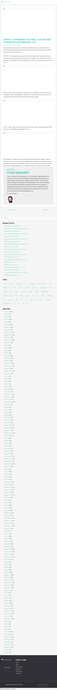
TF (21, 300)
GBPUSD (6, 292)
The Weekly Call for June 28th (11, 270)
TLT (27, 300)
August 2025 (7, 342)
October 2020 (7, 492)
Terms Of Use (19, 667)
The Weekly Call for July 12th (11, 257)
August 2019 (7, 528)
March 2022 (7, 448)
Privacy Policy (19, 671)
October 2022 (7, 430)
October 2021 (7, 461)
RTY (38, 296)
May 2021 (6, 474)
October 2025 (7, 337)
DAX (50, 284)
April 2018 (6, 570)
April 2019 (6, 539)
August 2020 (7, 497)
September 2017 (8, 588)
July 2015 (6, 650)
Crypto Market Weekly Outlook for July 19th (15, 254)
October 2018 (7, 554)
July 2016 (6, 621)
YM (23, 304)
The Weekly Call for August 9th (12, 236)
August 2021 (7, 466)
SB (4, 300)
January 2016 (7, 634)
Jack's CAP (44, 291)
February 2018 (8, 575)
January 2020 (7, 515)
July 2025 (6, 345)
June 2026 (6, 317)
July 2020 (6, 500)
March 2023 (7, 417)
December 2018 (8, 549)
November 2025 (8, 335)
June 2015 (6, 652)
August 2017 (7, 590)
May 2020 (6, 505)
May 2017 (6, 598)
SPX (16, 299)
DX (10, 287)
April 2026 (6, 322)
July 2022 (6, 438)
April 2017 (6, 601)
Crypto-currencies (42, 284)
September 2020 (8, 495)
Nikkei (11, 296)
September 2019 (8, 526)
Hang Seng (23, 292)
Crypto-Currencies (7, 45)
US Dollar (48, 300)
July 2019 (6, 531)
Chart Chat (19, 284)
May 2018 (6, 567)
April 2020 (6, 508)
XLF (14, 304)
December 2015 (8, 637)
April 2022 (6, 446)
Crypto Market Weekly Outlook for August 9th (15, 239)
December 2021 (8, 456)
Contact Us (18, 673)
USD (41, 300)
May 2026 (6, 319)
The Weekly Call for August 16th (12, 231)
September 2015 (8, 644)
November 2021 (8, 459)
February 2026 (8, 327)
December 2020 (8, 487)
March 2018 (7, 572)
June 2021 (6, 472)
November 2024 (8, 366)
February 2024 (8, 389)
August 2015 (7, 647)
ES (15, 287)
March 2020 (7, 510)
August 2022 (7, 435)
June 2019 (6, 533)
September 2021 (8, 464)
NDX (5, 295)
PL (33, 296)
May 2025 (6, 350)
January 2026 (7, 330)
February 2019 (8, 544)
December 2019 (8, 518)
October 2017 (7, 585)
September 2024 (8, 371)
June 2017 (6, 595)
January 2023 (7, 422)
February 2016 (8, 632)
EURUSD (34, 288)
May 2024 (6, 381)
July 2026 (6, 314)
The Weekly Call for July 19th (11, 252)
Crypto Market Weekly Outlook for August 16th (16, 234)
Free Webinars (42, 288)
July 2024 (6, 376)
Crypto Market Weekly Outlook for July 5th (15, 267)
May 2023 (6, 412)
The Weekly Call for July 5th (11, 265)
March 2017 (7, 603)
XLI (18, 304)
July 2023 (6, 407)
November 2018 (8, 552)
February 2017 (8, 606)
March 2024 (7, 386)
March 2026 (7, 324)
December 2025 (8, 332)
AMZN (5, 284)
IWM (36, 291)
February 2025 (8, 358)
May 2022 (6, 443)
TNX (31, 300)
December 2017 (8, 580)
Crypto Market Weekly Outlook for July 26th (15, 249)
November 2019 (8, 521)
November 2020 (8, 490)
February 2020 (8, 513)
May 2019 (6, 536)
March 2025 (7, 355)
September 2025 (8, 340)
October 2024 (7, 368)
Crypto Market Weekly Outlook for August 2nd (16, 244)
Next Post (46, 210)
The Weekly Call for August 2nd (12, 241)
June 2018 (6, 564)
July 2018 (6, 562)
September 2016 (8, 619)
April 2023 (6, 415)
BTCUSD (11, 284)
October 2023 (7, 399)
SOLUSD (10, 300)
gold (16, 291)
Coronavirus (32, 284)
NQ (22, 295)
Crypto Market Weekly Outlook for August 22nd (16, 228)
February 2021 (8, 482)
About (17, 663)
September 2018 (8, 557)
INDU (30, 291)
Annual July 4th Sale (9, 262)
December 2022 (8, 425)
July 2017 (6, 593)
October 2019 (7, 523)
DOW (5, 287)
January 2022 (7, 453)
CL (25, 283)
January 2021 (7, 484)
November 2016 (8, 613)
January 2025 (7, 361)
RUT (43, 295)
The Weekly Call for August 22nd (12, 226)
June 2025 (6, 348)
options (27, 296)
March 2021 (7, 479)
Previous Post (11, 210)
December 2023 (8, 394)
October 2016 (7, 616)
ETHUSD (27, 288)
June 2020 (6, 502)
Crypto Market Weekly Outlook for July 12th (15, 259)
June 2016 (6, 624)
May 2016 (6, 626)
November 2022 (8, 428)
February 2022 (8, 451)
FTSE (50, 288)
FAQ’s (17, 665)
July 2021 (6, 469)
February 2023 (8, 420)
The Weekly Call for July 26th (11, 247)
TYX (36, 300)
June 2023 (6, 410)
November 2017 (8, 583)
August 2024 (7, 373)
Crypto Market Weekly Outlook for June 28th (15, 272)
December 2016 (8, 611)
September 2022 (8, 433)
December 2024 (8, 363)
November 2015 (8, 639)
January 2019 (7, 546)
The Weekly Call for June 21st (11, 275)
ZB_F (27, 303)
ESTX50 (20, 288)
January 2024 (7, 392)
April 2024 (6, 384)
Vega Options (7, 303)
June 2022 (6, 441)
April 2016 (6, 629)
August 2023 (7, 404)
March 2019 (7, 541)
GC (11, 291)
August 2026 (7, 312)
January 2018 (7, 577)
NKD (16, 296)
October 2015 (7, 642)
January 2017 (7, 608)
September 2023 (8, 402)
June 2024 (6, 379)
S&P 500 (49, 295)
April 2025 (6, 353)
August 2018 (7, 559)
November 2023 (8, 397)
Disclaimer (18, 669)
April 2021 (6, 477)
